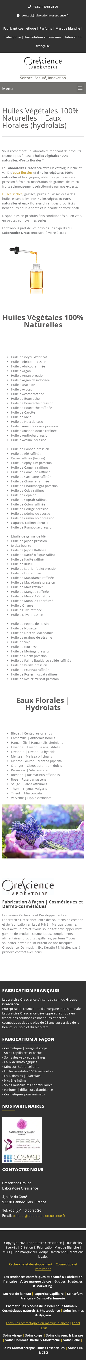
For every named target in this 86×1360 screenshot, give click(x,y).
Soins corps (34, 1335)
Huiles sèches (12, 194)
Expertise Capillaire (49, 1294)
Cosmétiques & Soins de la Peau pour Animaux (41, 1306)
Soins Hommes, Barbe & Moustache (32, 1340)
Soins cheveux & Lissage (64, 1335)
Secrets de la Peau (17, 1294)
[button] (80, 88)
